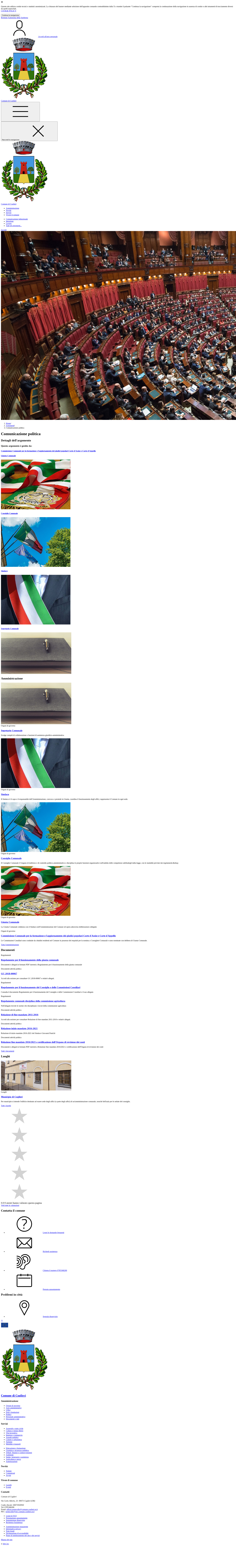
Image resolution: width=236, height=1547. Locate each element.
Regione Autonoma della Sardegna (14, 18)
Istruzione (10, 221)
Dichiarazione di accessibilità (17, 1533)
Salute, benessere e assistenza (17, 1457)
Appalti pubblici (12, 1437)
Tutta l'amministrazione (10, 945)
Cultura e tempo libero (14, 1431)
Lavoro (9, 223)
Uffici (8, 1410)
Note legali (10, 1531)
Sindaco (4, 571)
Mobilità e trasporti (13, 1444)
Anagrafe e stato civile (14, 1428)
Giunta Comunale (8, 456)
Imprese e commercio (14, 1435)
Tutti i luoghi (6, 1106)
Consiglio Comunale (9, 513)
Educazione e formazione (16, 1448)
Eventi (8, 1487)
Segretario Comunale (10, 629)
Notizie (9, 1471)
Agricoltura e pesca (13, 1459)
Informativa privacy (13, 1529)
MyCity (6, 1544)
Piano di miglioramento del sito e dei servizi (23, 1535)
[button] (12, 208)
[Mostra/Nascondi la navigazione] (20, 111)
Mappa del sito (6, 1540)
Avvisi (8, 1475)
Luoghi (9, 1485)
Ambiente (10, 1455)
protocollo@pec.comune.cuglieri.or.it (20, 1512)
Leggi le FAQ (11, 1516)
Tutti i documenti (7, 1051)
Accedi (4, 230)
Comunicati (10, 1473)
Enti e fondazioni (12, 1412)
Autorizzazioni (11, 1461)
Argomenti (10, 426)
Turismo (9, 1442)
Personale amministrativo (15, 1417)
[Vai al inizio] (2, 1321)
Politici (8, 1414)
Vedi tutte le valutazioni (10, 1205)
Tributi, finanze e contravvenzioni (19, 1453)
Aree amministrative (14, 1408)
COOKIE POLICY (8, 11)
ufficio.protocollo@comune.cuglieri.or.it (22, 1509)
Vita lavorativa (11, 1433)
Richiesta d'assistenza (14, 1522)
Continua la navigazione (10, 15)
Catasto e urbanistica (14, 1440)
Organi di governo (13, 1406)
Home (8, 423)
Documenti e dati (12, 1419)
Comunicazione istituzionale (17, 219)
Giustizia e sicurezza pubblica (17, 1450)
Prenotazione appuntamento (16, 1518)
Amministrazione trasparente (17, 1527)
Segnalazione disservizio (15, 1520)
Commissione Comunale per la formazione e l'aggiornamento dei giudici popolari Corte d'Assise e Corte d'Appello (48, 451)
